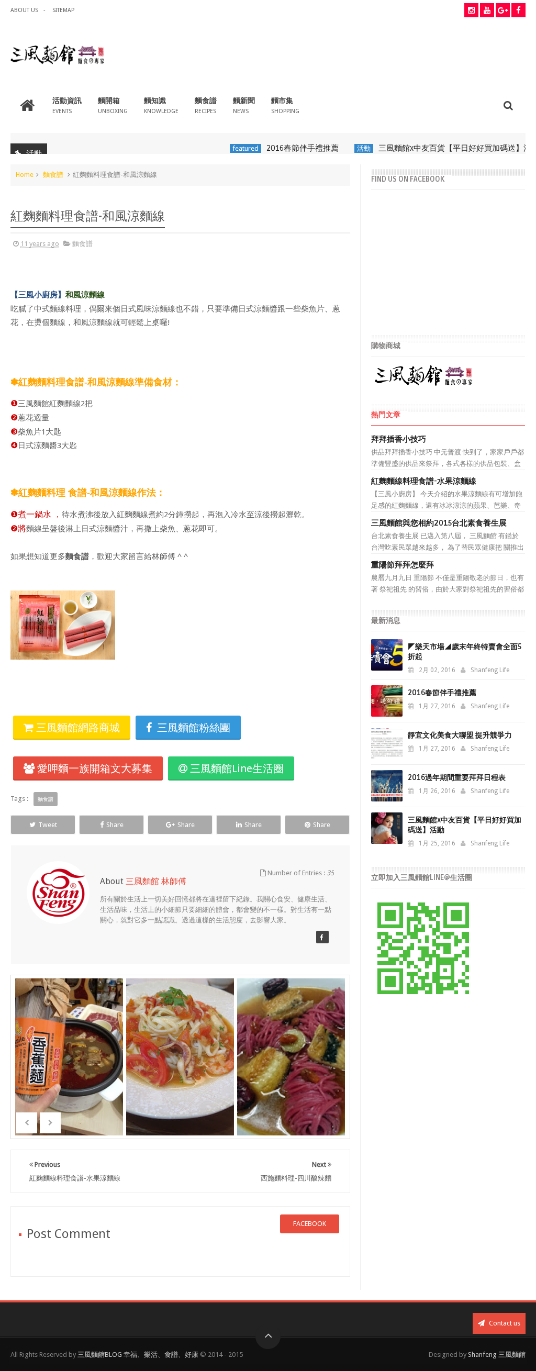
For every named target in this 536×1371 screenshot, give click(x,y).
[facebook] (518, 10)
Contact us (503, 1323)
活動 (345, 148)
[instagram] (471, 10)
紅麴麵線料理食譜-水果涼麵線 (423, 481)
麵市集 (285, 105)
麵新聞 (244, 105)
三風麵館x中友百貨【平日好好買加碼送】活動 (440, 148)
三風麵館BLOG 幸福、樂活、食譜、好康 (137, 1354)
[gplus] (503, 10)
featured (227, 148)
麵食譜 (206, 105)
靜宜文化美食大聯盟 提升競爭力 (460, 735)
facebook (309, 1224)
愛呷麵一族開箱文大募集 (93, 768)
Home (25, 175)
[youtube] (487, 10)
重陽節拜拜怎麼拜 (402, 565)
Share (115, 825)
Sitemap (63, 10)
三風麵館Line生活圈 (235, 768)
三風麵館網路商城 (77, 727)
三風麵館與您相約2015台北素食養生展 (439, 523)
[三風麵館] (322, 937)
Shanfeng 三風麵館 (497, 1354)
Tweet (47, 825)
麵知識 (161, 105)
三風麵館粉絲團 (192, 727)
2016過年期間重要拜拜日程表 (457, 777)
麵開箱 (113, 105)
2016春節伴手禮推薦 (284, 148)
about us (24, 10)
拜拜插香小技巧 (398, 439)
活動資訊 (67, 105)
